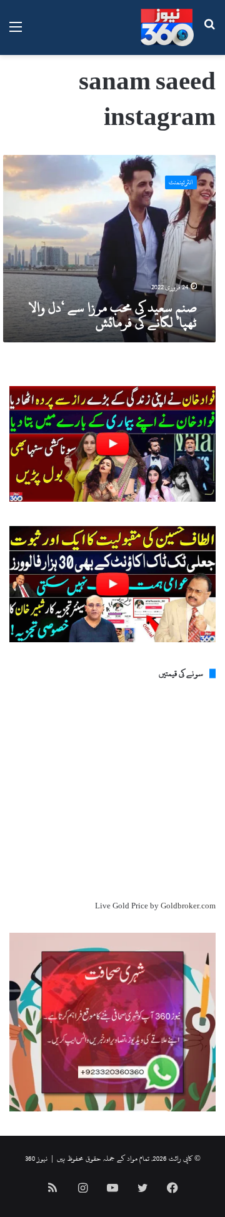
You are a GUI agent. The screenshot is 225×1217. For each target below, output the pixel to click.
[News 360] (167, 27)
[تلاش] (209, 32)
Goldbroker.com (188, 906)
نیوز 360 (36, 1158)
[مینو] (15, 32)
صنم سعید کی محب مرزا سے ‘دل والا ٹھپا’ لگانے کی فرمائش (112, 315)
